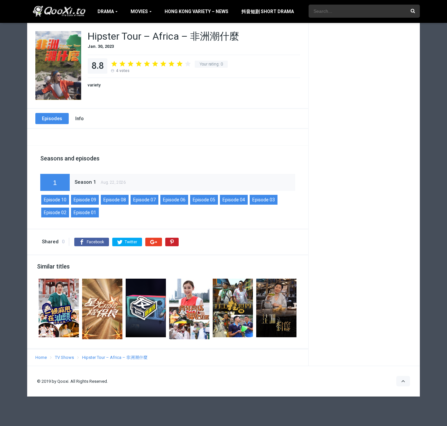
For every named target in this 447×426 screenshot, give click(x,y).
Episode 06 (174, 199)
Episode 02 (55, 212)
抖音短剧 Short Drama (267, 11)
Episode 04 (234, 199)
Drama (106, 11)
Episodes (52, 118)
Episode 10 (55, 199)
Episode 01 (85, 212)
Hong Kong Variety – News (196, 11)
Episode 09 (85, 199)
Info (79, 118)
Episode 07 (144, 199)
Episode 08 (114, 199)
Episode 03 (263, 199)
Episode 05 (204, 199)
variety (94, 85)
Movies (139, 11)
